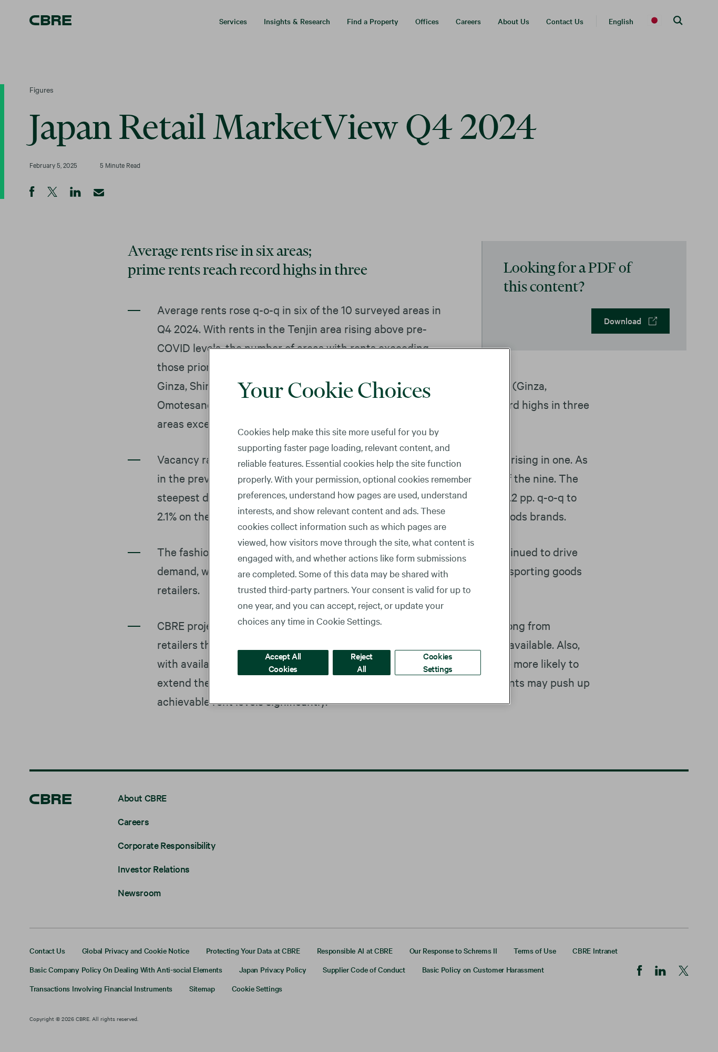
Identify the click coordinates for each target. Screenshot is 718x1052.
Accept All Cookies (283, 662)
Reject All (362, 662)
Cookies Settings (438, 662)
